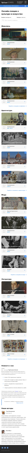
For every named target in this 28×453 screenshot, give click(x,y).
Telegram (20, 3)
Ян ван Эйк (22, 6)
